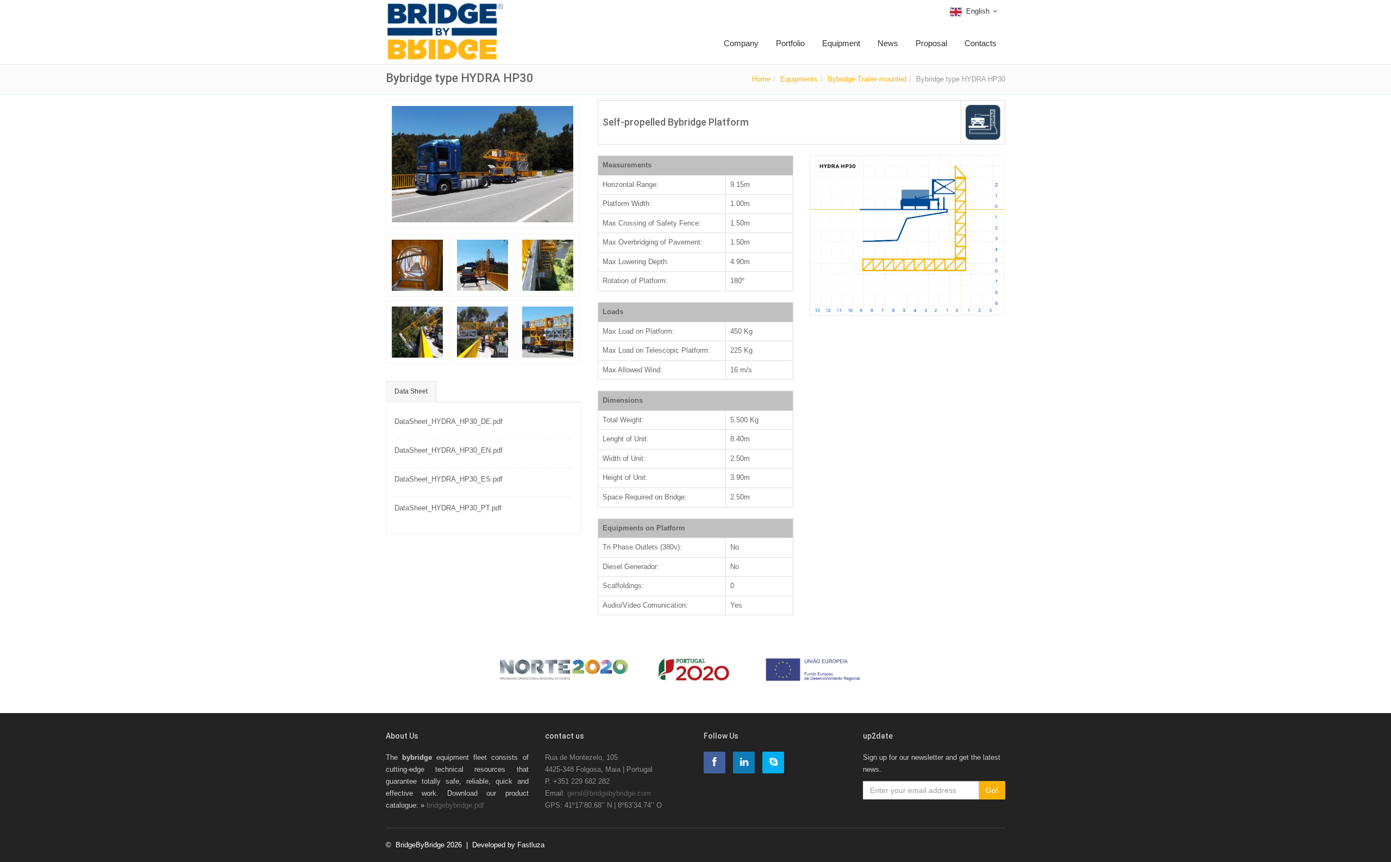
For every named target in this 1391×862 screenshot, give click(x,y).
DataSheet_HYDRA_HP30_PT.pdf (448, 508)
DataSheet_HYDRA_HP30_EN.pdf (448, 450)
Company (741, 43)
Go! (992, 790)
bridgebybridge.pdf (455, 805)
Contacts (980, 43)
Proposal (931, 43)
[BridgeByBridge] (445, 14)
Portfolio (790, 43)
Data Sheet (411, 391)
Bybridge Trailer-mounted (867, 79)
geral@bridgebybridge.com (609, 793)
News (888, 43)
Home (761, 79)
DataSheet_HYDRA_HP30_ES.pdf (448, 479)
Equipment (841, 43)
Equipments (799, 79)
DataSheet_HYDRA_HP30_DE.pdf (448, 421)
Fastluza (530, 845)
